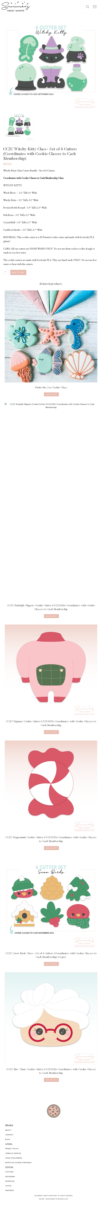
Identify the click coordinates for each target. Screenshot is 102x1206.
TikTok (8, 1186)
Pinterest (9, 1190)
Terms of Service (13, 1153)
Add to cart (18, 272)
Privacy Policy (12, 1149)
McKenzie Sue (63, 1199)
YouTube (9, 1172)
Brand (9, 1125)
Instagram (10, 1177)
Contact (9, 1135)
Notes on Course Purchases (18, 1163)
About (8, 1130)
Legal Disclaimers (13, 1158)
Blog (7, 1139)
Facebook (10, 1181)
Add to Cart (51, 394)
